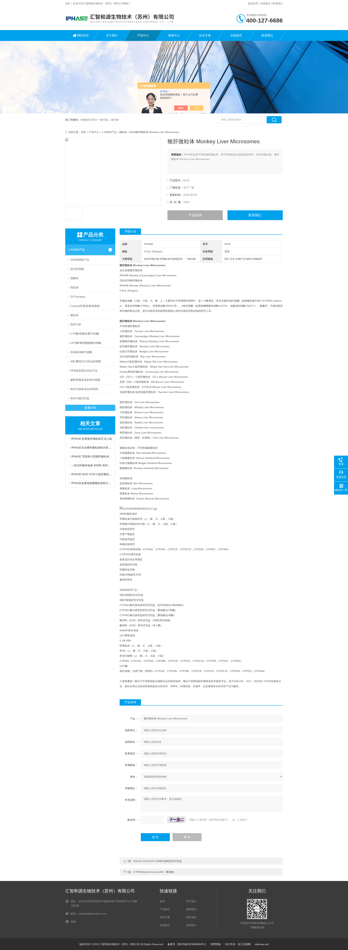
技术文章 (205, 35)
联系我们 (278, 3)
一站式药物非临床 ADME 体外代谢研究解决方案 (92, 465)
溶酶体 (74, 278)
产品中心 (143, 35)
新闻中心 (174, 35)
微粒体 (123, 132)
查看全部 (90, 407)
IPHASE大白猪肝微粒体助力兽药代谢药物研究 (92, 447)
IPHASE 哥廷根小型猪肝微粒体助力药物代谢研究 (92, 456)
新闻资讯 (191, 909)
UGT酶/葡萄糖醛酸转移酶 (85, 342)
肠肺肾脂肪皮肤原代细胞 (85, 379)
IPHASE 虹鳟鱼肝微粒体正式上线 (91, 438)
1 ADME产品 (109, 132)
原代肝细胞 (77, 268)
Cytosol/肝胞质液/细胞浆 (85, 305)
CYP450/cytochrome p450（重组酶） (154, 871)
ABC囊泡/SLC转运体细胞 (85, 361)
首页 (83, 132)
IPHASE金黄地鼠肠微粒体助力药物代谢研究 (92, 483)
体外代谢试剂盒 (79, 398)
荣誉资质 (191, 917)
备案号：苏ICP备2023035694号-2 (186, 944)
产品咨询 (195, 215)
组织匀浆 (75, 324)
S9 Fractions (77, 296)
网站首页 (83, 35)
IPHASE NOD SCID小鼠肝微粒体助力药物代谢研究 (92, 474)
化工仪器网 (244, 944)
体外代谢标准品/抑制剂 (84, 389)
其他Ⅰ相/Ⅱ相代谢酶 (81, 352)
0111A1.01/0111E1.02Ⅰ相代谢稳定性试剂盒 (157, 861)
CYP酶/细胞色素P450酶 (84, 333)
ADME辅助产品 (79, 259)
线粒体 (74, 287)
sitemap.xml (262, 944)
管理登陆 (216, 944)
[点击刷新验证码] (176, 820)
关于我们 (112, 35)
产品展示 (165, 909)
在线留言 (265, 3)
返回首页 (253, 3)
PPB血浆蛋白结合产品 (84, 370)
